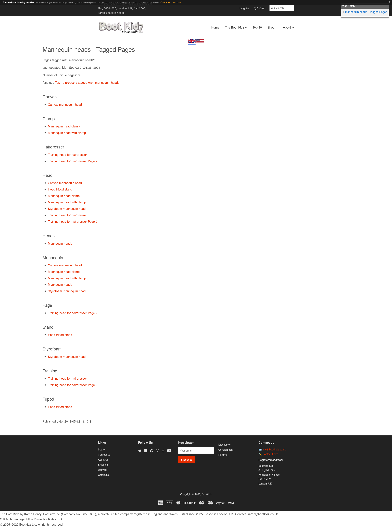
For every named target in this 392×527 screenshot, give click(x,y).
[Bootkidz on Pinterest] (151, 451)
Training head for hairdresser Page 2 (72, 161)
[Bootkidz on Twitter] (139, 451)
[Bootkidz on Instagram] (157, 451)
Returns (222, 454)
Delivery (102, 469)
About (287, 27)
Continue (165, 2)
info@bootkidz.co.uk (274, 449)
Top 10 (257, 27)
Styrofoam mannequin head (67, 208)
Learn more (176, 2)
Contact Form (270, 454)
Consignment (225, 449)
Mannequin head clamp (64, 126)
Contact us (104, 454)
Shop (271, 27)
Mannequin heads (60, 243)
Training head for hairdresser (67, 154)
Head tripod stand (60, 189)
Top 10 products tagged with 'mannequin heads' (87, 82)
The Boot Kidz (235, 27)
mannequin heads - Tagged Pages (366, 11)
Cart (262, 8)
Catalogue (103, 475)
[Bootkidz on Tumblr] (163, 451)
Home (215, 27)
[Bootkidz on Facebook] (145, 451)
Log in (244, 8)
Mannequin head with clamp (67, 132)
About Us (103, 459)
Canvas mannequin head (65, 104)
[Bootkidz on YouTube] (169, 451)
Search (102, 449)
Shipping (103, 464)
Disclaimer (224, 444)
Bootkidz (207, 494)
